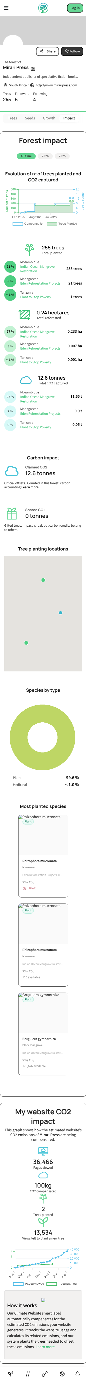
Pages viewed (43, 1162)
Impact (69, 118)
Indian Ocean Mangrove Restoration (37, 267)
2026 (45, 156)
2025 (62, 156)
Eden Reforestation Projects (40, 281)
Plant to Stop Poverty (35, 295)
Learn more (29, 485)
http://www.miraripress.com (56, 85)
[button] (26, 641)
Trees (12, 118)
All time (26, 156)
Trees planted (43, 1209)
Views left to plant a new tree (43, 1233)
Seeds (30, 118)
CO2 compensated (43, 1186)
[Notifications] (77, 1373)
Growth (49, 118)
